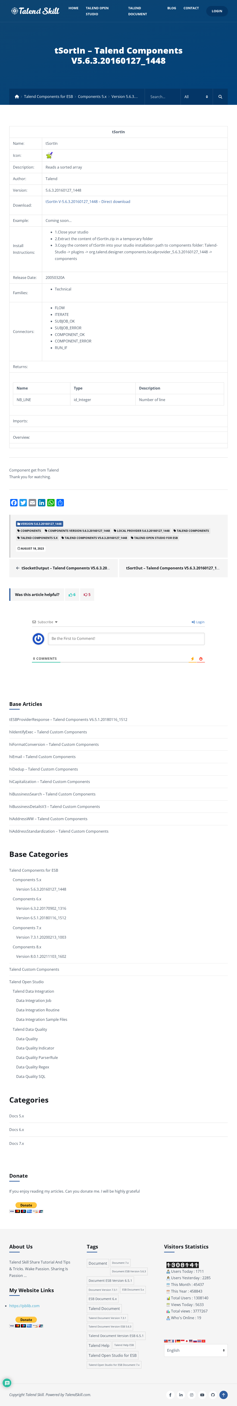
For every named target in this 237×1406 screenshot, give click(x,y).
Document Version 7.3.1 (103, 1289)
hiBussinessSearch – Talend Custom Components (52, 794)
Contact (191, 8)
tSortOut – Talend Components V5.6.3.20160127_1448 (174, 568)
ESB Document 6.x (103, 1299)
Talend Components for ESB (48, 96)
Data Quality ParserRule (37, 1057)
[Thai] (199, 1340)
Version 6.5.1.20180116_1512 (41, 917)
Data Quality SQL (30, 1076)
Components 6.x (27, 898)
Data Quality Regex (32, 1067)
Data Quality (27, 1038)
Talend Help (99, 1345)
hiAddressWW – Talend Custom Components (48, 818)
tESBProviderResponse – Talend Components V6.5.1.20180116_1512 (68, 719)
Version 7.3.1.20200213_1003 (41, 937)
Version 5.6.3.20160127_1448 (137, 96)
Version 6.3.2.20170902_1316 (41, 908)
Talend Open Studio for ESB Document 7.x (114, 1365)
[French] (174, 1340)
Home (73, 8)
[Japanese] (187, 1340)
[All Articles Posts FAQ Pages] (186, 97)
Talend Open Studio (97, 11)
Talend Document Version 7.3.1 (107, 1318)
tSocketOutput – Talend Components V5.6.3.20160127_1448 (75, 568)
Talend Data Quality (30, 1029)
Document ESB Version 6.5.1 (110, 1280)
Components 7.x (27, 927)
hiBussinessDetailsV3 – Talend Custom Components (54, 806)
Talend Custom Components (34, 969)
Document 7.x (120, 1262)
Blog (171, 8)
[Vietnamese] (204, 1340)
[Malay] (191, 1340)
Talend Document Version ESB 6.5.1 (116, 1335)
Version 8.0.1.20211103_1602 (41, 956)
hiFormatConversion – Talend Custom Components (54, 744)
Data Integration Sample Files (41, 1019)
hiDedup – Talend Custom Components (43, 769)
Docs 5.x (16, 1116)
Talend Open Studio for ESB (113, 1355)
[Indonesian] (183, 1340)
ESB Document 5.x (133, 1289)
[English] (170, 1340)
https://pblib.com (24, 1305)
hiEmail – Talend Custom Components (42, 756)
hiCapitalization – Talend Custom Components (49, 781)
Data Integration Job (33, 1000)
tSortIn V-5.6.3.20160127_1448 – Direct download (88, 201)
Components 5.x (92, 96)
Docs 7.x (16, 1143)
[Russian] (195, 1340)
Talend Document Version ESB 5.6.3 (110, 1326)
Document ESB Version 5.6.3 (129, 1271)
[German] (179, 1340)
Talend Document (137, 11)
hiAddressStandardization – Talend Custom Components (59, 831)
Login (217, 11)
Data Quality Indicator (35, 1048)
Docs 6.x (16, 1129)
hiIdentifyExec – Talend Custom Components (48, 732)
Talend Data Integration (33, 991)
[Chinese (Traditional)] (166, 1340)
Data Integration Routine (37, 1010)
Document (98, 1263)
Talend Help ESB (124, 1345)
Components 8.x (27, 946)
